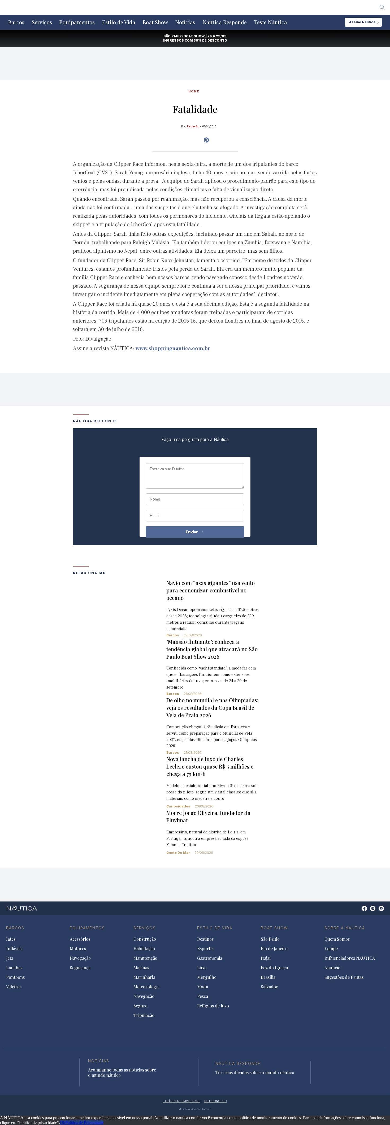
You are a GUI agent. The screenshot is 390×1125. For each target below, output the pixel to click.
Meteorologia (146, 986)
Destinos (205, 939)
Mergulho (206, 977)
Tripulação (143, 1015)
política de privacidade (181, 1100)
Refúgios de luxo (213, 1005)
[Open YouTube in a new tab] (206, 140)
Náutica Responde (225, 22)
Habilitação (144, 948)
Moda (202, 986)
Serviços (42, 22)
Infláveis (14, 948)
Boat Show (155, 22)
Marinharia (144, 977)
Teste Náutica (270, 22)
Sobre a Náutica (344, 928)
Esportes (205, 948)
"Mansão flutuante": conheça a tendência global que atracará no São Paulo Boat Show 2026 (212, 649)
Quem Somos (337, 939)
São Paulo (270, 939)
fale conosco (215, 1100)
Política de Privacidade (84, 1122)
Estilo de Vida (118, 22)
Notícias (185, 22)
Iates (10, 939)
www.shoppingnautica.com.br (173, 348)
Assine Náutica (362, 22)
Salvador (269, 986)
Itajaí (266, 958)
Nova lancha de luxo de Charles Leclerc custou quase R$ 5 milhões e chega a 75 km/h (209, 766)
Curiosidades (178, 806)
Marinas (141, 967)
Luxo (202, 967)
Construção (144, 939)
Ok (62, 1122)
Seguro (140, 1005)
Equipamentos (77, 22)
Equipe (331, 948)
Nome (155, 499)
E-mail (155, 516)
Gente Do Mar (178, 853)
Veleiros (13, 986)
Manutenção (145, 958)
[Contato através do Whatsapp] (358, 911)
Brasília (268, 977)
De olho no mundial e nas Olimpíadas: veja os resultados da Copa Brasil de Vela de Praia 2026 (212, 707)
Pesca (202, 996)
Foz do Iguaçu (274, 967)
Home (194, 91)
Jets (9, 958)
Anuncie (332, 967)
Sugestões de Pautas (343, 977)
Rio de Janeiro (274, 948)
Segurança (80, 967)
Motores (78, 948)
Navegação (80, 958)
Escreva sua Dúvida (167, 469)
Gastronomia (209, 958)
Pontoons (15, 977)
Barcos (16, 22)
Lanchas (14, 967)
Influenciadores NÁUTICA (349, 958)
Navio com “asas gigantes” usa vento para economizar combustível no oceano (210, 590)
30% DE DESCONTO (210, 40)
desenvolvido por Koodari (195, 1109)
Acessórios (80, 939)
